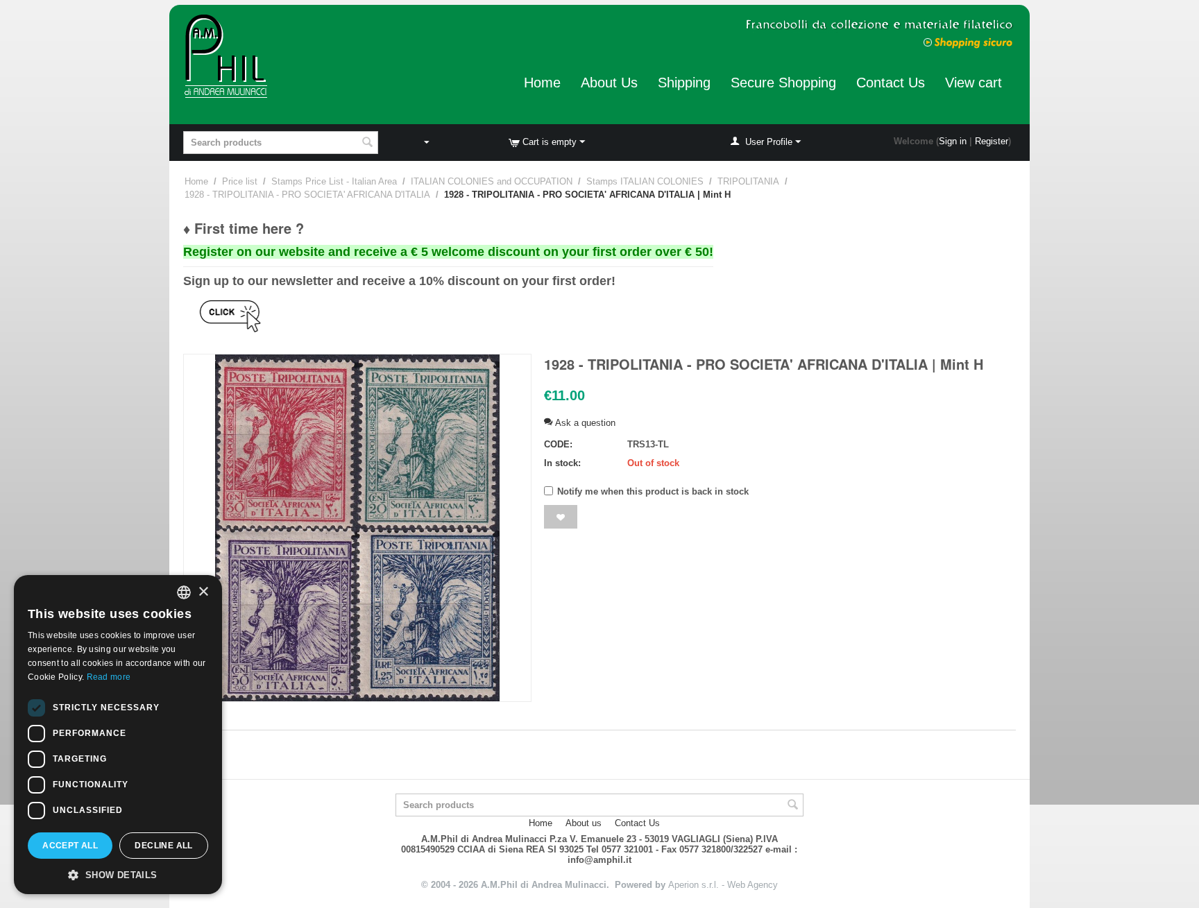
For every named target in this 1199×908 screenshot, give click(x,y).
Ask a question (583, 423)
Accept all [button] (70, 845)
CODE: (558, 444)
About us (584, 823)
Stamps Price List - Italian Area (334, 181)
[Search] (368, 144)
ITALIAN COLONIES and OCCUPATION (491, 181)
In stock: (562, 463)
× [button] (203, 592)
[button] (118, 874)
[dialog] (118, 734)
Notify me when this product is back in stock (653, 491)
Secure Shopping (783, 82)
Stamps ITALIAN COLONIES (645, 181)
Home (542, 82)
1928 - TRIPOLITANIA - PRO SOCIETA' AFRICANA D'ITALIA (307, 194)
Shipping (684, 82)
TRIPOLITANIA (748, 181)
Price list (239, 181)
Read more (109, 677)
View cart (973, 82)
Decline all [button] (163, 845)
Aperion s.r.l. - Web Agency (723, 885)
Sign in (953, 141)
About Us (609, 82)
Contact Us (890, 82)
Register (991, 141)
